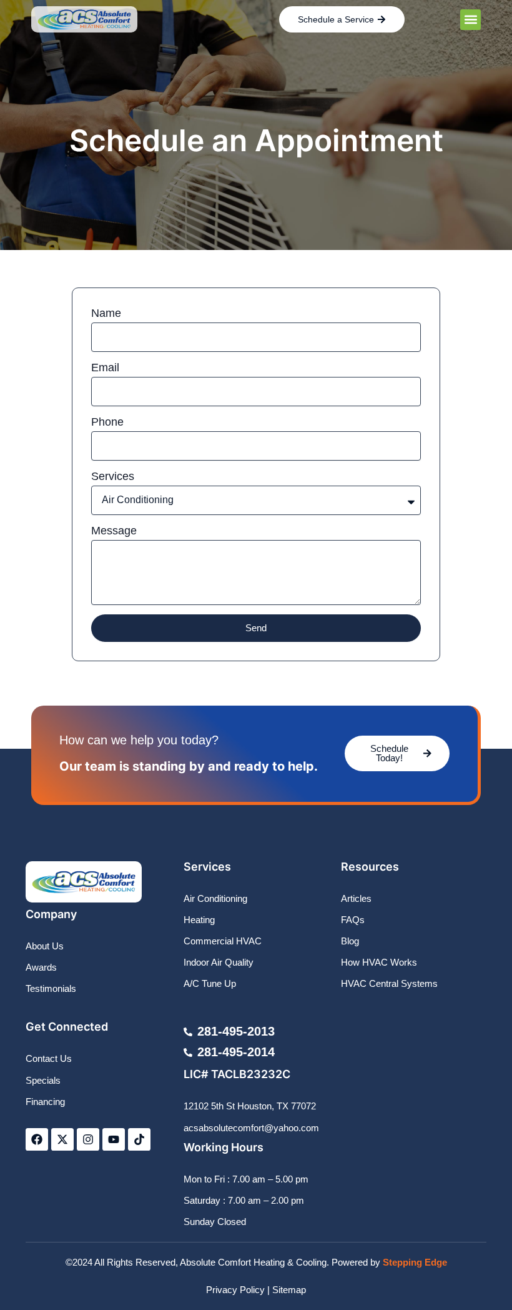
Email (105, 367)
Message (114, 530)
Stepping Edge (415, 1263)
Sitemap (289, 1290)
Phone (107, 422)
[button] (470, 19)
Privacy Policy (235, 1290)
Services (112, 476)
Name (106, 313)
